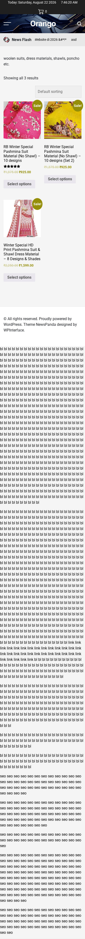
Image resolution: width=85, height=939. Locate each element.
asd (69, 39)
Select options (19, 184)
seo (3, 776)
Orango (43, 23)
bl (1, 349)
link (71, 642)
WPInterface (14, 330)
